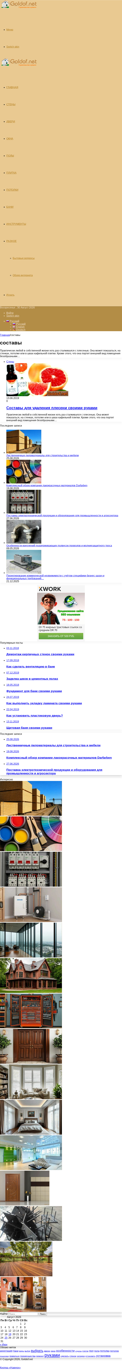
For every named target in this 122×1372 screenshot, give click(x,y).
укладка (81, 1356)
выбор (27, 1351)
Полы (10, 155)
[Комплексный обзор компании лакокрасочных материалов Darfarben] (23, 482)
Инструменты (16, 224)
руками (52, 1355)
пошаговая (4, 1356)
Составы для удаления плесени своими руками (51, 408)
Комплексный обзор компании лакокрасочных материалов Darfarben (46, 485)
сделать (65, 1356)
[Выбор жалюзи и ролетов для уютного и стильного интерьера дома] (31, 1098)
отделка (78, 1351)
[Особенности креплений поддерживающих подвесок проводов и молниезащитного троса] (23, 542)
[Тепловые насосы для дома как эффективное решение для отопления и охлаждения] (31, 921)
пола (96, 1351)
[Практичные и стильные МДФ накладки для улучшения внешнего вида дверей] (31, 1063)
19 (9, 1334)
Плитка (11, 172)
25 (6, 1337)
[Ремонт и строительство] (18, 10)
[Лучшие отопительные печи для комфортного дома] (23, 1311)
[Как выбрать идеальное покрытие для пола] (26, 1275)
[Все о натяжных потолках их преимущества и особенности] (31, 1133)
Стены (10, 104)
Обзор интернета (23, 275)
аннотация (6, 1351)
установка (103, 1355)
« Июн (3, 1344)
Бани (10, 207)
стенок (72, 1356)
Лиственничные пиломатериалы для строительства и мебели (42, 455)
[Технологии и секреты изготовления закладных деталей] (31, 1240)
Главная (5, 335)
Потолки (12, 190)
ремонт (40, 1356)
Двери (10, 121)
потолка (104, 1351)
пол (91, 1350)
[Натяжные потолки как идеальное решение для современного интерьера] (31, 1169)
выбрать (37, 1350)
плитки (85, 1351)
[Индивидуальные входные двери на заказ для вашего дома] (24, 1204)
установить (90, 1356)
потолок (114, 1351)
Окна (9, 138)
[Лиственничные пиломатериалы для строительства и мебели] (23, 452)
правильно (14, 1356)
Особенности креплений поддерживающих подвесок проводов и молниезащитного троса (59, 545)
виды (21, 1351)
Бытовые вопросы (24, 258)
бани (15, 1351)
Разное (11, 241)
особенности (65, 1350)
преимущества (28, 1356)
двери (47, 1351)
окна (53, 1351)
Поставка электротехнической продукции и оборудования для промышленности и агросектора (62, 515)
